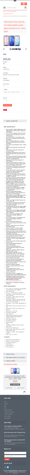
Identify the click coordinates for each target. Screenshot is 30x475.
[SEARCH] (25, 7)
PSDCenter (15, 473)
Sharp (4, 54)
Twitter (8, 467)
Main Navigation (4, 7)
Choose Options (15, 384)
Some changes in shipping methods (13, 426)
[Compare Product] (22, 4)
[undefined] (11, 47)
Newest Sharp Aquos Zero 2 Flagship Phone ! (14, 433)
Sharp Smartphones (8, 13)
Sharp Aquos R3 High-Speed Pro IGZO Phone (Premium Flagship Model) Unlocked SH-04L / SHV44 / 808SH (15, 377)
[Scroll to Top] (25, 392)
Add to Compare (21, 387)
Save (6, 109)
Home (4, 11)
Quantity (5, 98)
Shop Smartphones (11, 11)
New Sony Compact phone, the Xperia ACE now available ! (14, 440)
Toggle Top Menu (15, 0)
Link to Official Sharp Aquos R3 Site (14, 281)
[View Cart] (25, 4)
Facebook (5, 467)
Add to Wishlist (9, 387)
